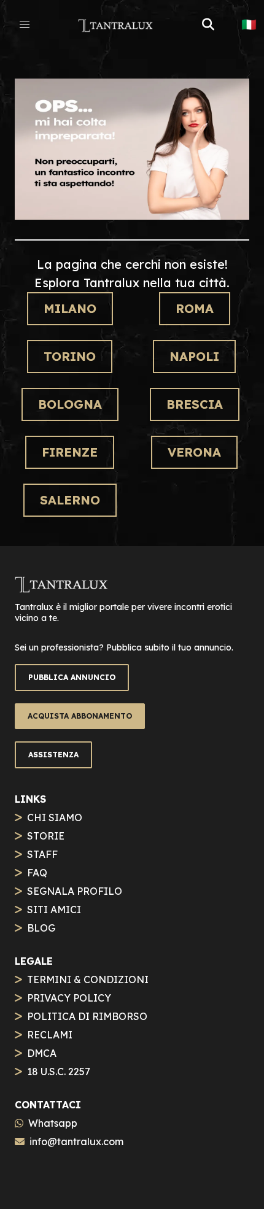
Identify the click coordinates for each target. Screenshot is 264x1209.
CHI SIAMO (54, 817)
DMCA (41, 1053)
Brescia (194, 404)
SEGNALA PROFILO (74, 891)
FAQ (37, 873)
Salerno (70, 500)
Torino (70, 356)
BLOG (41, 928)
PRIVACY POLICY (69, 998)
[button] (24, 24)
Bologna (70, 404)
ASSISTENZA (53, 754)
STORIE (45, 836)
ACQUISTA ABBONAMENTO (80, 715)
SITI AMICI (54, 909)
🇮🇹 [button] (249, 24)
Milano (70, 308)
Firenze (70, 452)
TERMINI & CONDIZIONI (88, 979)
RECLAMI (49, 1035)
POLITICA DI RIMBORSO (87, 1016)
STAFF (42, 854)
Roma (195, 308)
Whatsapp (52, 1123)
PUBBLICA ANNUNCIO (71, 677)
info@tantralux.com (76, 1141)
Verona (194, 452)
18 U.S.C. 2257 (58, 1071)
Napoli (194, 356)
